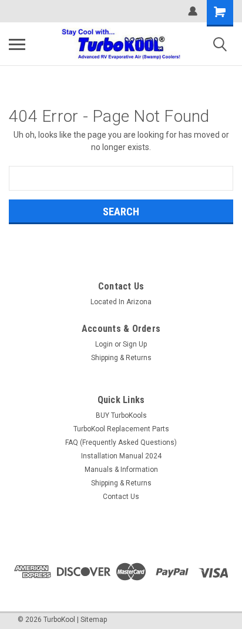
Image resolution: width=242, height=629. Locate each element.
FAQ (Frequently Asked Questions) (121, 442)
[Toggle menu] (17, 44)
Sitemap (93, 619)
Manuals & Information (121, 469)
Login (104, 344)
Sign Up (135, 344)
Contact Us (121, 496)
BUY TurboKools (121, 415)
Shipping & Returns (121, 358)
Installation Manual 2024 (121, 456)
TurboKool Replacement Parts (121, 429)
